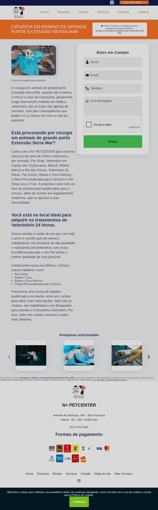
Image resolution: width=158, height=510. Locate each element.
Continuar (79, 501)
